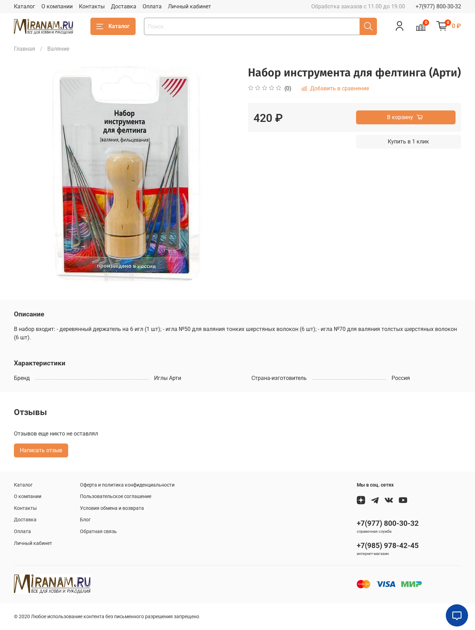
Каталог (24, 6)
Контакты (92, 6)
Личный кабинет (189, 6)
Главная (24, 48)
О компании (57, 6)
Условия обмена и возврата (112, 508)
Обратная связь (98, 531)
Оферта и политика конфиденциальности (127, 485)
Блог (85, 520)
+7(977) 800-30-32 (438, 6)
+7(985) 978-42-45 (388, 545)
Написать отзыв (41, 450)
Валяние (58, 48)
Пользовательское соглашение (115, 496)
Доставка (123, 6)
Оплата (152, 6)
